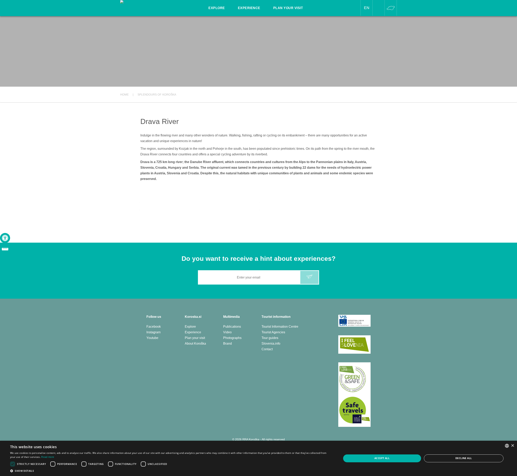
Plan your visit (195, 338)
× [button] (512, 445)
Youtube (152, 338)
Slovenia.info (271, 343)
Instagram (153, 332)
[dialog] (258, 458)
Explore (190, 326)
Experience (193, 332)
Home (124, 94)
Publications (232, 326)
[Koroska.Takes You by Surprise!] (144, 2)
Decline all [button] (463, 458)
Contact (267, 349)
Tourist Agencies (273, 332)
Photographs (232, 338)
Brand (227, 343)
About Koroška (195, 343)
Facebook (153, 326)
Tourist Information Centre (280, 326)
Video (227, 332)
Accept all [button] (382, 458)
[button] (171, 471)
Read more (47, 457)
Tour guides (270, 338)
